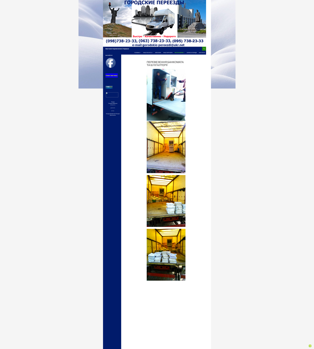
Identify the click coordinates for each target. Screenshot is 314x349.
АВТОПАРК (158, 52)
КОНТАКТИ (202, 52)
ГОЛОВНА (137, 52)
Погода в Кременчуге (111, 113)
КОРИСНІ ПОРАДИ (192, 52)
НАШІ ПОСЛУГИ (147, 52)
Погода (113, 102)
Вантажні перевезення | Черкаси (117, 49)
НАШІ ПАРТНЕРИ (167, 52)
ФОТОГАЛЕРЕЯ (179, 52)
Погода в (112, 103)
